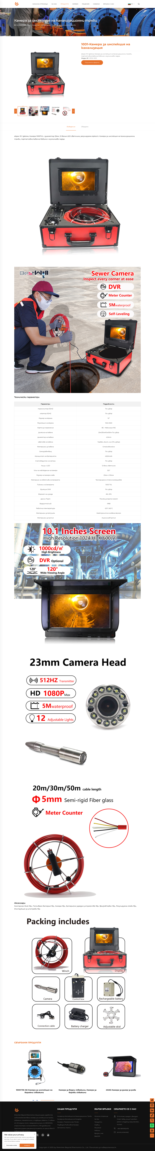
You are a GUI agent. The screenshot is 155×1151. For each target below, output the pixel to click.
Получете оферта (92, 62)
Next (73, 111)
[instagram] (152, 1105)
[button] (33, 1100)
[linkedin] (152, 1110)
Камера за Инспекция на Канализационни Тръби (74, 1116)
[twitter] (37, 1135)
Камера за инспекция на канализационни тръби (58, 25)
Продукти (65, 4)
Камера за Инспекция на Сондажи (69, 1119)
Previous (15, 111)
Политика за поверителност (102, 1147)
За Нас (54, 4)
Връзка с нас (108, 4)
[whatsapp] (42, 1135)
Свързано (84, 127)
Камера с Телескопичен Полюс (68, 1122)
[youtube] (48, 1135)
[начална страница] (16, 4)
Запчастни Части (64, 1128)
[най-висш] (152, 1135)
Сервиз (75, 4)
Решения (85, 4)
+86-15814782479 (123, 1128)
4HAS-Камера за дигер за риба (121, 1090)
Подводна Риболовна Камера (68, 1125)
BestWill (97, 1136)
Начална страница (40, 4)
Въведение (71, 127)
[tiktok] (152, 1115)
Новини (96, 4)
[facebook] (152, 1100)
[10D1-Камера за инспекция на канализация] (44, 74)
